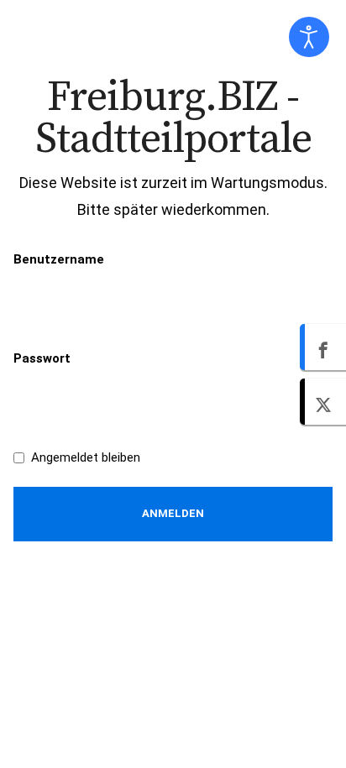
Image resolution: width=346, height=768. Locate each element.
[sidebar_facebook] (323, 347)
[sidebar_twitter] (323, 402)
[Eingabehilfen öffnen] (309, 37)
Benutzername (58, 259)
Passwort (42, 358)
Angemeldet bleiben (85, 457)
